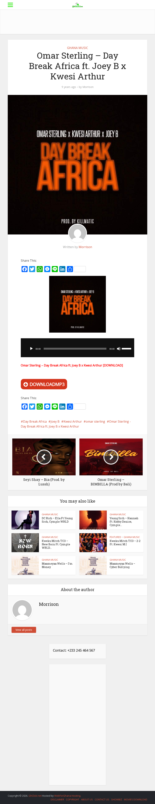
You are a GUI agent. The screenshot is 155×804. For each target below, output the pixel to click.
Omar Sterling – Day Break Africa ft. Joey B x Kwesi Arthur (61, 365)
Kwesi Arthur (73, 421)
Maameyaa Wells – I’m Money (57, 565)
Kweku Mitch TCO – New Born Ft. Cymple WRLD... (56, 544)
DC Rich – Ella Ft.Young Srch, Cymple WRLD (57, 519)
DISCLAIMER (57, 799)
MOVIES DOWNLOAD (135, 799)
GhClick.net (35, 795)
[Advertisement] (77, 21)
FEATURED (115, 537)
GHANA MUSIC (77, 48)
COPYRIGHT (72, 799)
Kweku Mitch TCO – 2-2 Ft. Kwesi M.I (125, 542)
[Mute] (119, 349)
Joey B (55, 421)
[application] (77, 347)
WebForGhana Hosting (67, 795)
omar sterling (95, 421)
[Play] (31, 349)
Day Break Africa (35, 421)
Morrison (88, 87)
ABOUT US (87, 799)
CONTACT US (102, 799)
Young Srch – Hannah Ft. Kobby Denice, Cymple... (124, 521)
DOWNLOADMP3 (47, 384)
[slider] (127, 348)
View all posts (24, 630)
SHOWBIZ (116, 799)
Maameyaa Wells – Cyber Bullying (122, 565)
